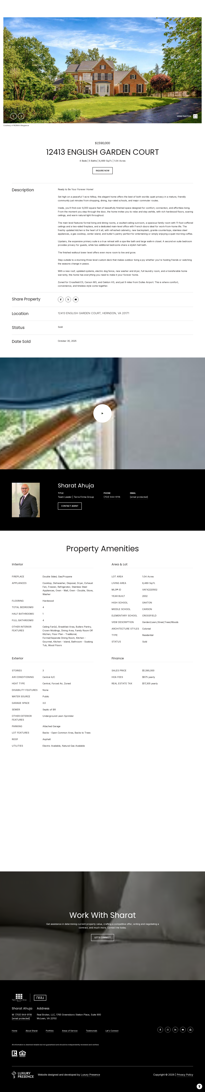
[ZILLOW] (190, 1029)
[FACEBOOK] (160, 1029)
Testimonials (91, 1031)
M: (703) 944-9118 (22, 1014)
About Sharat (32, 1031)
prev (13, 116)
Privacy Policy (185, 1074)
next (21, 116)
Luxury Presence (90, 1074)
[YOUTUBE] (183, 1029)
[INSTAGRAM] (168, 1029)
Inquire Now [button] (102, 170)
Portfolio (50, 1031)
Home (14, 1031)
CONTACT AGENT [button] (69, 506)
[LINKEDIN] (175, 1029)
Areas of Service (70, 1031)
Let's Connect (102, 937)
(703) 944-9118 (112, 497)
